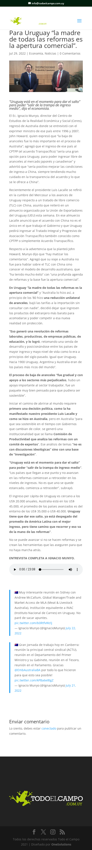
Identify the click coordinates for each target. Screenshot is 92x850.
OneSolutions (61, 844)
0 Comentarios (70, 53)
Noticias (50, 53)
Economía (36, 53)
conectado (49, 728)
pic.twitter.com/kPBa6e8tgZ (34, 680)
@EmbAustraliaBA (27, 670)
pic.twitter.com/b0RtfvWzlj (33, 623)
